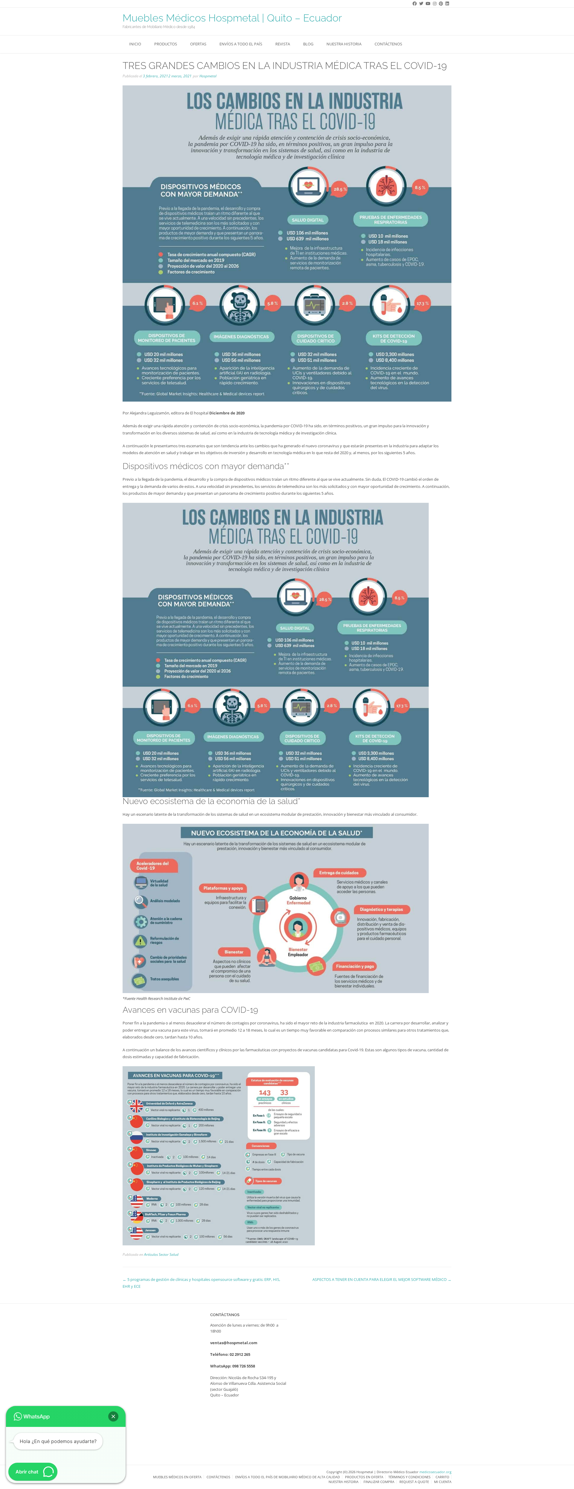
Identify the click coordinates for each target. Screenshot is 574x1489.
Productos (165, 44)
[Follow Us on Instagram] (433, 3)
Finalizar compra (379, 1482)
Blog (308, 44)
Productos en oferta (364, 1477)
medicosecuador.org (435, 1472)
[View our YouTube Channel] (426, 3)
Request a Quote (414, 1482)
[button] (113, 1416)
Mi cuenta (442, 1482)
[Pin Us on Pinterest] (439, 3)
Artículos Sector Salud (161, 1254)
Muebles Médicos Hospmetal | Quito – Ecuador (232, 18)
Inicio (135, 44)
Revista (282, 44)
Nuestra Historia (343, 44)
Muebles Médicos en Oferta (177, 1477)
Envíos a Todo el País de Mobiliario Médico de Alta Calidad (287, 1477)
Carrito (442, 1477)
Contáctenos (388, 44)
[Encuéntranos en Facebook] (413, 3)
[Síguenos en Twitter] (420, 3)
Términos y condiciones (409, 1477)
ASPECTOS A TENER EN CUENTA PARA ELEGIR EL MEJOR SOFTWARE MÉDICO (381, 1279)
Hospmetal (207, 76)
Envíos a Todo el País (240, 44)
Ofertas (198, 44)
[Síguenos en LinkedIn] (446, 3)
